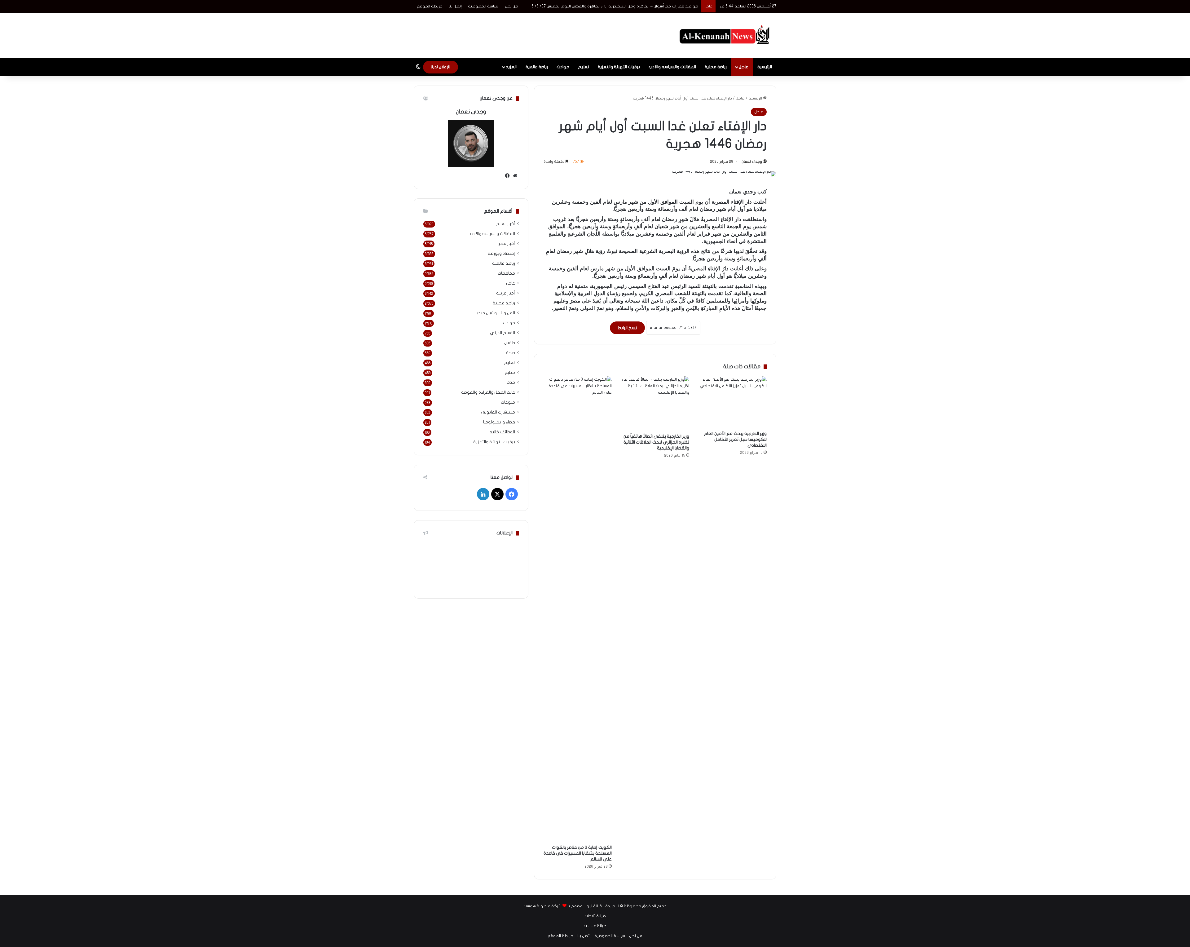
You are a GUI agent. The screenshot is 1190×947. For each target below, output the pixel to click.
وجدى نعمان (752, 161)
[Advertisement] (533, 33)
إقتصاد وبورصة (501, 253)
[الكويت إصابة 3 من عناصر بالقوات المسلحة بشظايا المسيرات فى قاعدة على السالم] (578, 608)
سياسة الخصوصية (483, 6)
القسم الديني (502, 333)
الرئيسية (764, 66)
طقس (509, 343)
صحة (510, 353)
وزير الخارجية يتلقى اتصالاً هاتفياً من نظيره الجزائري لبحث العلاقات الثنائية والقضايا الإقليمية (656, 442)
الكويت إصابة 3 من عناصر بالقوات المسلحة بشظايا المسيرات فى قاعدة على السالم (578, 853)
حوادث (563, 66)
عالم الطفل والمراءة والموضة (488, 392)
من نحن (511, 6)
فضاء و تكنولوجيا (499, 422)
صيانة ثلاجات (595, 916)
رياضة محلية (716, 66)
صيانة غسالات (595, 926)
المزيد (511, 66)
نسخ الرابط (627, 327)
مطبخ (510, 372)
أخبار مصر (507, 243)
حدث (510, 382)
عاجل (743, 66)
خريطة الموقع (430, 6)
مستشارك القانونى (498, 412)
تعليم (583, 66)
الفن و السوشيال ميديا (495, 313)
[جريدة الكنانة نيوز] (726, 35)
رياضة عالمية (537, 66)
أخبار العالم (505, 224)
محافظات (506, 273)
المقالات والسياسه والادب (672, 66)
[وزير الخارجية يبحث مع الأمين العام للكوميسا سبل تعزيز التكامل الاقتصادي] (733, 401)
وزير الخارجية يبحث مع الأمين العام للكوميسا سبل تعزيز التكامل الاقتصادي (735, 439)
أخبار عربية (505, 293)
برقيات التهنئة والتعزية (619, 66)
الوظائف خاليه (502, 432)
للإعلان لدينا (440, 67)
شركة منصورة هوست (542, 906)
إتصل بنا (455, 6)
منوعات (508, 402)
